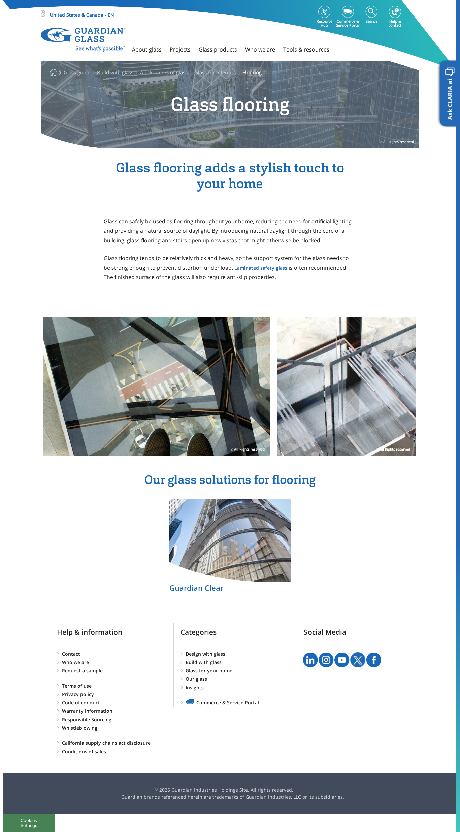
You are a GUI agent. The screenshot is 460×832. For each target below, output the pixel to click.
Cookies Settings (29, 823)
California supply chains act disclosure (106, 743)
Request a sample (82, 670)
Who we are (75, 662)
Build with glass (204, 662)
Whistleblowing (79, 728)
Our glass (196, 679)
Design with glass (205, 654)
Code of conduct (81, 702)
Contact (71, 654)
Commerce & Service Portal (227, 702)
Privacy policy (78, 694)
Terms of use (77, 686)
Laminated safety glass (260, 268)
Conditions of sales (84, 751)
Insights (195, 687)
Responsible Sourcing (86, 719)
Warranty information (87, 711)
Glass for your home (209, 670)
